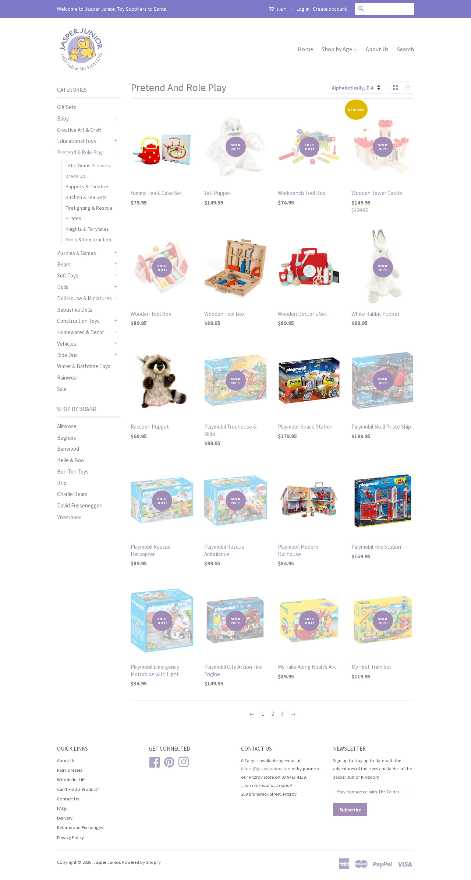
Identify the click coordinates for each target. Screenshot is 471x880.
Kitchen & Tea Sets (86, 197)
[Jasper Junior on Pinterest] (169, 761)
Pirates (73, 218)
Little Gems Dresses (87, 165)
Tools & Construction (88, 239)
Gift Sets (67, 107)
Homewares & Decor (80, 332)
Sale (62, 388)
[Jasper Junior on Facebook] (154, 761)
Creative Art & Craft (79, 129)
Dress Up (75, 176)
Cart (281, 9)
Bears (64, 264)
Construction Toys (78, 320)
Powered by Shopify (141, 862)
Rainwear (67, 377)
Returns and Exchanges (80, 827)
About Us (377, 49)
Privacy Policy (70, 837)
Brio (62, 482)
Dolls (62, 286)
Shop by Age (337, 49)
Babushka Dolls (74, 309)
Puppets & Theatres (87, 186)
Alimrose (67, 426)
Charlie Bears (72, 493)
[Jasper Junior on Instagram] (183, 761)
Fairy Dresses (69, 770)
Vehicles (66, 343)
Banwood (68, 448)
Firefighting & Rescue (89, 208)
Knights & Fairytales (87, 229)
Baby (63, 118)
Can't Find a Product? (78, 789)
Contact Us (68, 799)
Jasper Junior (106, 862)
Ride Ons (67, 355)
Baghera (67, 437)
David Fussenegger (79, 505)
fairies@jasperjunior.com (265, 768)
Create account (330, 9)
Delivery (64, 818)
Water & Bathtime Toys (83, 366)
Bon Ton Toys (73, 471)
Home (305, 49)
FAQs (62, 808)
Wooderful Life (71, 779)
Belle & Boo (70, 460)
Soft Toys (67, 275)
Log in (303, 9)
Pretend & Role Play (80, 152)
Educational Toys (76, 140)
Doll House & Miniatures (84, 298)
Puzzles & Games (76, 252)
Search (405, 49)
